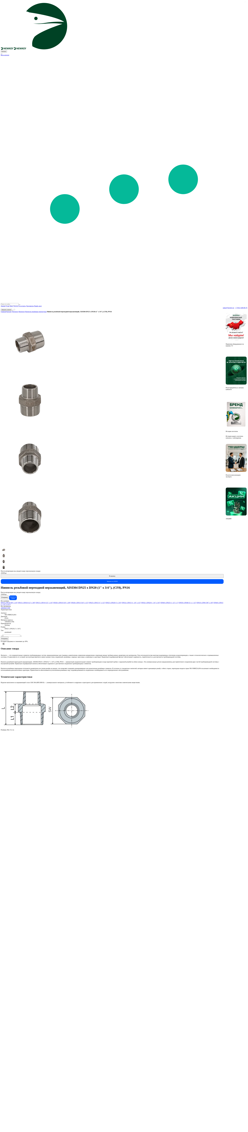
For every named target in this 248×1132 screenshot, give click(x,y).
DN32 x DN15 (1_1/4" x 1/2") (131, 602)
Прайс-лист (38, 306)
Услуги (15, 306)
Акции (3, 306)
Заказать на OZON (112, 581)
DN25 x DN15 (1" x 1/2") (97, 602)
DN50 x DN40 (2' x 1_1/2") (187, 602)
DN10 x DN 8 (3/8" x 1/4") (9, 602)
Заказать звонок (6, 310)
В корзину (112, 576)
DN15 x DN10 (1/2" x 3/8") (27, 602)
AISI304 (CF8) (5, 608)
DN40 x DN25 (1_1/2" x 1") (170, 602)
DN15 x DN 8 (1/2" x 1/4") (44, 602)
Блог (11, 306)
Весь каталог (5, 55)
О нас (7, 306)
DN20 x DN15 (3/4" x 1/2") (80, 602)
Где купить (22, 306)
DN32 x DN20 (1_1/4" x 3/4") (150, 602)
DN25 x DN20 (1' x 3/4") (114, 602)
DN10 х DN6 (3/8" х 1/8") (205, 602)
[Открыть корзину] (12, 310)
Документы (30, 306)
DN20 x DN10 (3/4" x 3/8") (62, 602)
